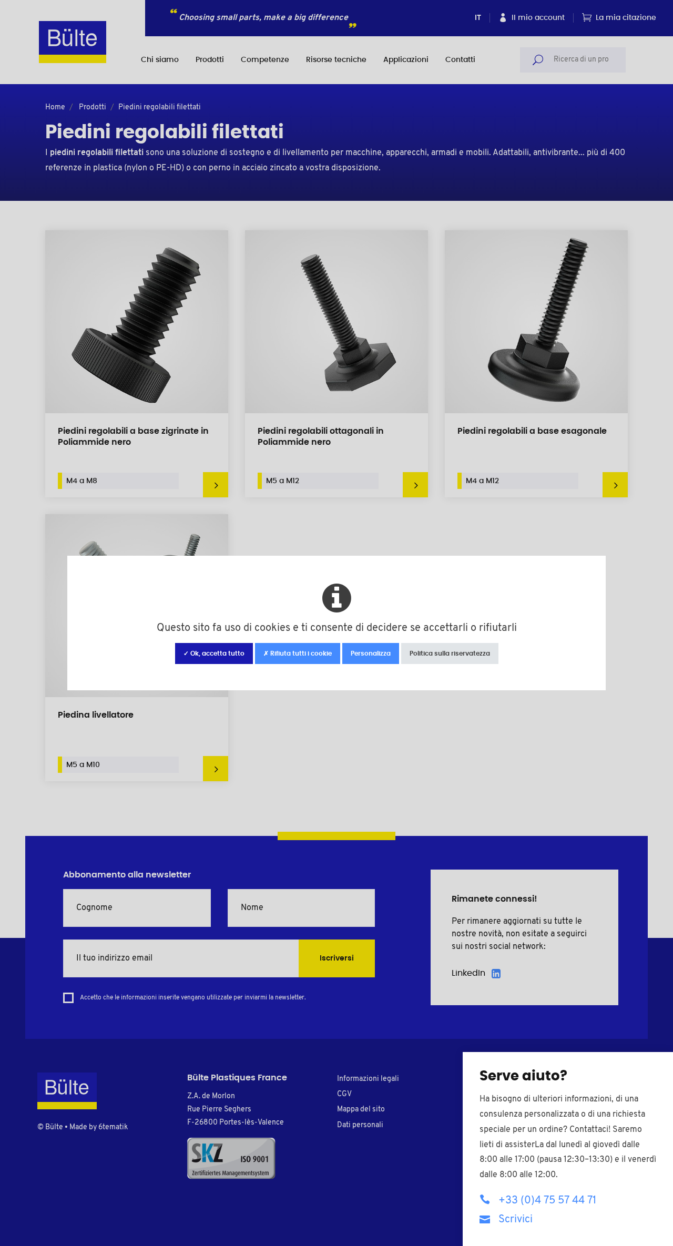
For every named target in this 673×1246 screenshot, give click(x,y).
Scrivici (515, 1219)
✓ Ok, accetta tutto (213, 653)
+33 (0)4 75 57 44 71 (547, 1201)
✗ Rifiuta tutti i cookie (297, 653)
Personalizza (371, 653)
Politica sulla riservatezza (450, 653)
